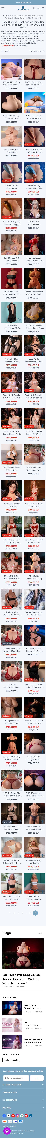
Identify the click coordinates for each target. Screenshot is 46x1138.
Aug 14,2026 (28, 1045)
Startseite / (7, 15)
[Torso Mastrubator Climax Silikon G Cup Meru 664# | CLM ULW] (34, 244)
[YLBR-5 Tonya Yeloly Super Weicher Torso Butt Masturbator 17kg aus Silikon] (34, 780)
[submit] (37, 1078)
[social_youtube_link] (26, 1115)
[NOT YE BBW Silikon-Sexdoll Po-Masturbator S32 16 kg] (11, 136)
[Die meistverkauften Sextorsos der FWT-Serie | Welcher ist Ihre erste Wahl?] (12, 1025)
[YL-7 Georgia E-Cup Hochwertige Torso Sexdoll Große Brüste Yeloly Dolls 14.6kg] (34, 635)
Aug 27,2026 (28, 1011)
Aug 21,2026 (28, 1028)
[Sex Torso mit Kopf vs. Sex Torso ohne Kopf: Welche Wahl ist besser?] (23, 953)
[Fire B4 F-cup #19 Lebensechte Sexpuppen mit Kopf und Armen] (11, 244)
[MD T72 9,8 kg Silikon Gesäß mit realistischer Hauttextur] (34, 69)
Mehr (40, 933)
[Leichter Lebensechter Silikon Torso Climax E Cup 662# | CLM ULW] (34, 278)
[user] (38, 8)
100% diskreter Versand (23, 2)
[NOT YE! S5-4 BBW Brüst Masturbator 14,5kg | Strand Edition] (34, 102)
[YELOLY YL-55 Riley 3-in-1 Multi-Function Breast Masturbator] (34, 312)
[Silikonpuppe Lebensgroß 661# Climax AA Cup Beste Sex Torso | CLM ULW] (11, 312)
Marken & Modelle (11, 1060)
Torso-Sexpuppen (7, 45)
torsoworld (20, 986)
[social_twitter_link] (8, 1115)
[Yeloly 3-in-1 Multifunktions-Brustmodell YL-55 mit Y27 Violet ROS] (34, 208)
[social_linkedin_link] (30, 1115)
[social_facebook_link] (4, 1115)
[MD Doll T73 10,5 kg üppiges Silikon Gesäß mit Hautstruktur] (11, 69)
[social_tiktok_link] (22, 1115)
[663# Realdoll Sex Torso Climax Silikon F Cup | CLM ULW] (11, 278)
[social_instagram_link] (17, 1115)
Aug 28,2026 (7, 986)
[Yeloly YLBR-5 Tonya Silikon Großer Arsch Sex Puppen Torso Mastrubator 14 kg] (34, 454)
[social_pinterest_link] (13, 1115)
